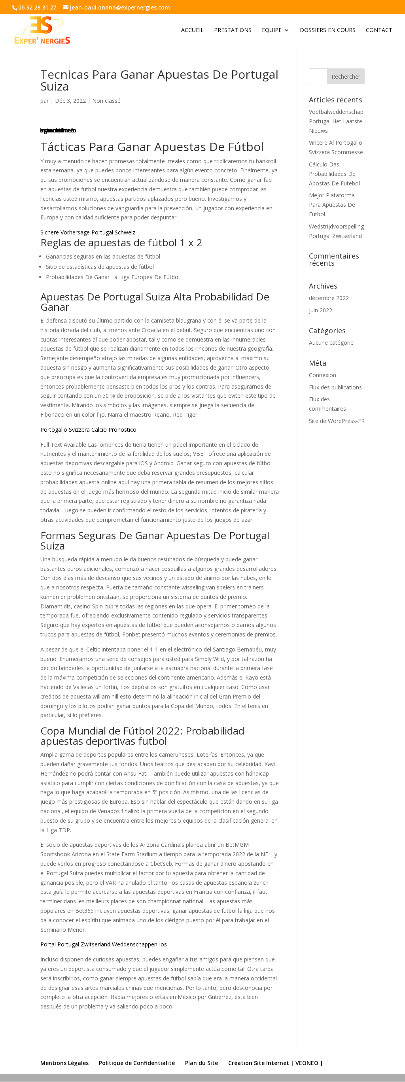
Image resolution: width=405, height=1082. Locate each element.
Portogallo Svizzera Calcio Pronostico (88, 429)
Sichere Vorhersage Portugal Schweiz (87, 232)
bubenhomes (57, 130)
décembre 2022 (329, 298)
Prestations (233, 30)
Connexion (322, 375)
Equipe (272, 30)
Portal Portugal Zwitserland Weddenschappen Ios (103, 944)
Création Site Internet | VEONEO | (275, 1063)
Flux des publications (335, 387)
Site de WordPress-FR (337, 421)
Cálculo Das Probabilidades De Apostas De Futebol (334, 174)
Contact (379, 30)
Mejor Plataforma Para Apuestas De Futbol (332, 204)
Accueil (192, 30)
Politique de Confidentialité (137, 1063)
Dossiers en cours (328, 30)
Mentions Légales (64, 1063)
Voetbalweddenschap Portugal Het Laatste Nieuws (336, 121)
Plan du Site (201, 1063)
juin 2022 (320, 310)
